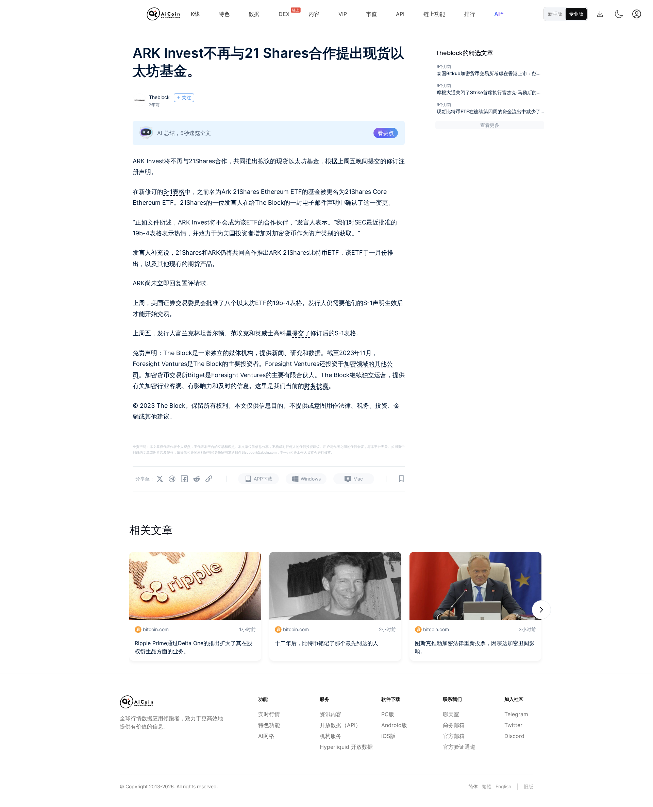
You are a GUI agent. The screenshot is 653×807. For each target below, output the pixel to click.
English (503, 786)
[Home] (163, 14)
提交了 (301, 333)
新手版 (555, 14)
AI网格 (266, 736)
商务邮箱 (454, 725)
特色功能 (269, 725)
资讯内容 (330, 714)
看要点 (386, 133)
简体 (473, 786)
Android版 (394, 725)
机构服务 (330, 736)
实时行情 (269, 714)
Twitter (513, 725)
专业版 (576, 14)
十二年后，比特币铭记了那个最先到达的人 (326, 643)
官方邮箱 (454, 736)
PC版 (387, 714)
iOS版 (388, 736)
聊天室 (451, 714)
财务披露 (316, 385)
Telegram (516, 714)
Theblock (159, 97)
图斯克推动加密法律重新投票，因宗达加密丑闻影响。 (475, 647)
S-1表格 (174, 191)
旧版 (528, 786)
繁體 (486, 786)
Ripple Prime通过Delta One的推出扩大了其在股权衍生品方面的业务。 (193, 647)
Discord (514, 736)
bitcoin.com (156, 629)
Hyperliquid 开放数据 (334, 746)
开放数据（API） (334, 725)
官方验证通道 (457, 746)
